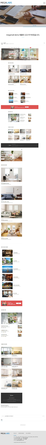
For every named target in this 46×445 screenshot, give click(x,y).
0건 (4, 43)
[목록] (44, 43)
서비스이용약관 (28, 433)
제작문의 (11, 25)
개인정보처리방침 (21, 433)
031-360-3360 (17, 437)
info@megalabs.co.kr (20, 440)
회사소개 (15, 433)
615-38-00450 (20, 439)
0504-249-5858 (25, 437)
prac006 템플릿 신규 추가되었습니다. (9, 416)
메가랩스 (6, 3)
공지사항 (34, 25)
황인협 (26, 439)
